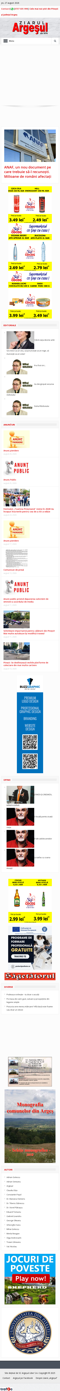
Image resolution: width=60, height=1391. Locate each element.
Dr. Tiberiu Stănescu (15, 1203)
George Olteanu (14, 1220)
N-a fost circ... (40, 365)
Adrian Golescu (13, 1177)
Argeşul (10, 1186)
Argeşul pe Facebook (23, 1378)
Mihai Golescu (13, 1229)
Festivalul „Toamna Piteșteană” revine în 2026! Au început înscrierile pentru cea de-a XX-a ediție (28, 510)
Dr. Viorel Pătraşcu (15, 1207)
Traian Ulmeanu (14, 1242)
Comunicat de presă (13, 569)
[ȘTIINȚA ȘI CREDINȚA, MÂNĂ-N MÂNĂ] (20, 794)
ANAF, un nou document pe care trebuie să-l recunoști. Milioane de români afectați (27, 172)
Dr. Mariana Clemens (16, 1199)
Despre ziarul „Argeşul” (46, 1378)
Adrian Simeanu (14, 1181)
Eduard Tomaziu (14, 1212)
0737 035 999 (21, 8)
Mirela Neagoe (13, 1233)
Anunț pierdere (11, 540)
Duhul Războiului (41, 406)
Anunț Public (9, 479)
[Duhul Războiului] (20, 406)
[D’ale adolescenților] (20, 838)
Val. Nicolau (12, 1246)
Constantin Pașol (14, 1194)
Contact (5, 8)
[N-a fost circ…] (20, 365)
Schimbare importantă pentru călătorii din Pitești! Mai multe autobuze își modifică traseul (29, 632)
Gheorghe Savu (14, 1225)
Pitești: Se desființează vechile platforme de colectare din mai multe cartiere (25, 664)
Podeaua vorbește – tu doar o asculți (23, 994)
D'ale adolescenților (43, 838)
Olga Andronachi (14, 1237)
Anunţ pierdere (11, 450)
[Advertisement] (30, 75)
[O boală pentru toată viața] (20, 816)
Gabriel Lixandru (14, 1216)
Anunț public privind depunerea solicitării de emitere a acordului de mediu (25, 600)
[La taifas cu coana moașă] (20, 857)
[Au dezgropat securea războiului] (20, 384)
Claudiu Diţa (12, 1190)
